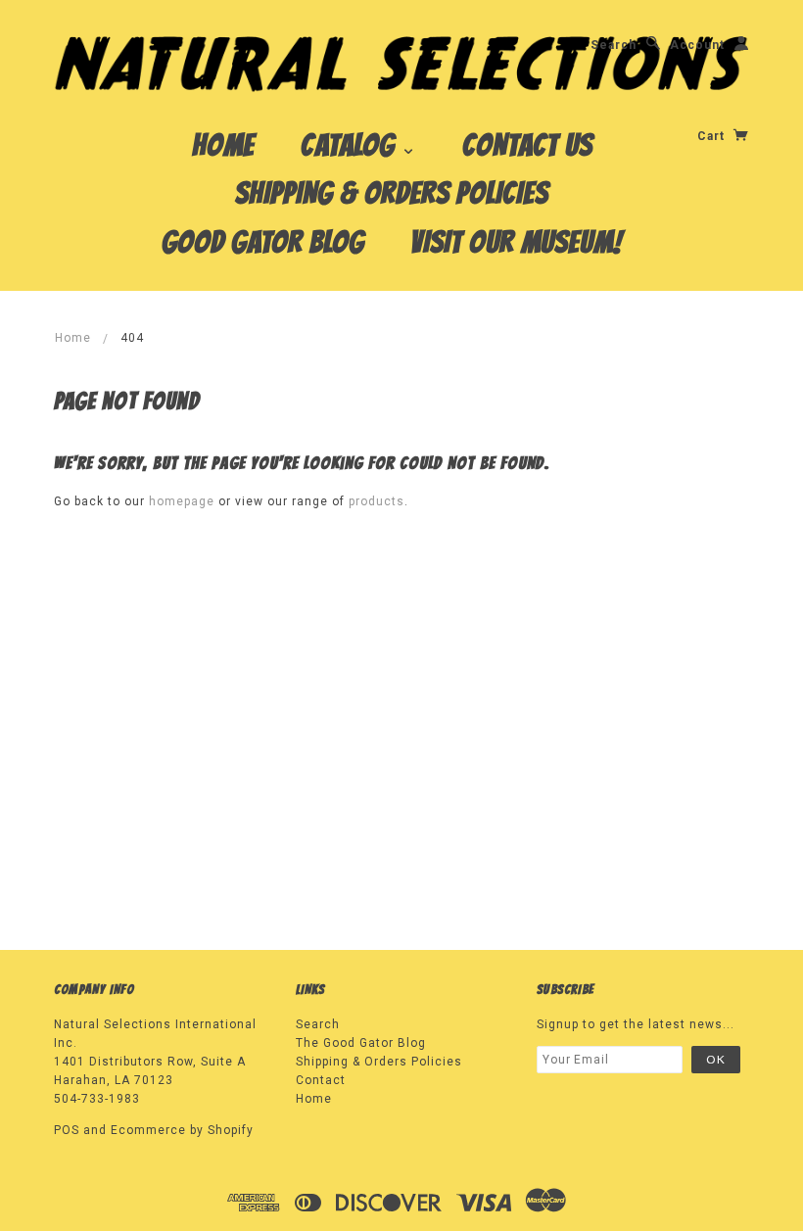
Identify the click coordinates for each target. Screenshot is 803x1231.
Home (223, 145)
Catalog (351, 145)
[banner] (401, 62)
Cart (713, 136)
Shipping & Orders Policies (391, 193)
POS (66, 1130)
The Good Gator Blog (361, 1043)
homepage (181, 501)
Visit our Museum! (516, 242)
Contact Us (527, 145)
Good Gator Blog (263, 242)
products (376, 501)
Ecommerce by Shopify (182, 1130)
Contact (321, 1080)
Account (697, 45)
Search (613, 45)
